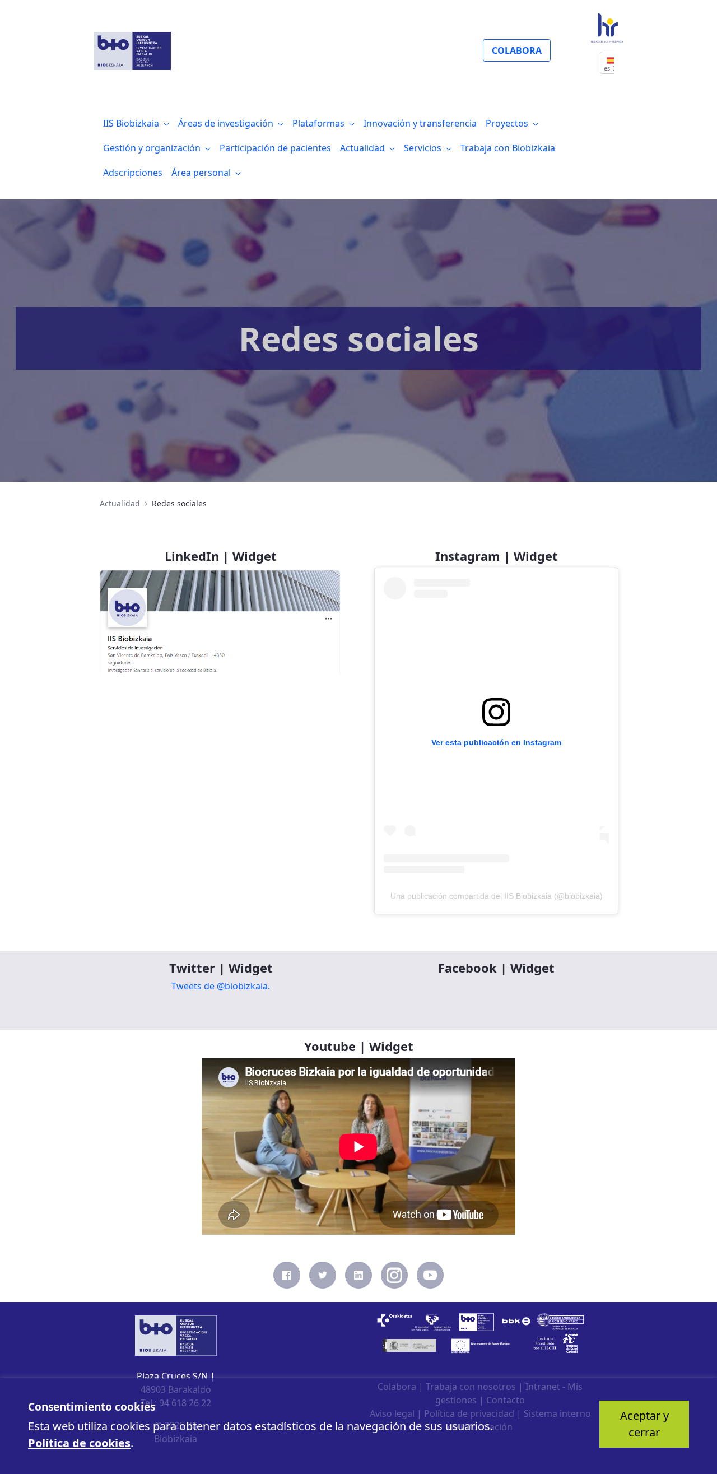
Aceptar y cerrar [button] (644, 1424)
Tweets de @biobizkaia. (220, 986)
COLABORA (517, 50)
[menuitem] (136, 123)
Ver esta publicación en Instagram (496, 742)
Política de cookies (79, 1442)
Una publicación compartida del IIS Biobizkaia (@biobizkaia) (496, 895)
